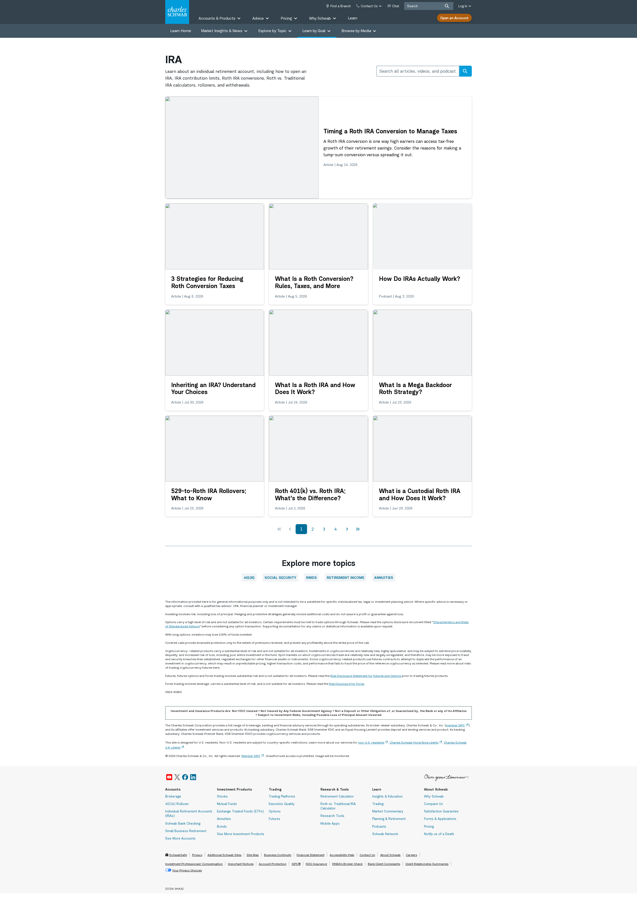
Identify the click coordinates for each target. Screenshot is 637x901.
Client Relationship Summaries (426, 864)
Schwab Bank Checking (182, 823)
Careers (411, 855)
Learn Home (180, 30)
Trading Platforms (282, 796)
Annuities (383, 577)
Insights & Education (387, 796)
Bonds (222, 826)
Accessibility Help (342, 855)
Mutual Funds (227, 804)
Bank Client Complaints (384, 864)
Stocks (222, 796)
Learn (352, 18)
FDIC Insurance (316, 864)
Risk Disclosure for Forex (346, 684)
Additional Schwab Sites (224, 855)
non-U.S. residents (371, 742)
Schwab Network (385, 834)
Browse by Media (356, 30)
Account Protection (272, 864)
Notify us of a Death (439, 834)
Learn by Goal (313, 30)
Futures (274, 819)
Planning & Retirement (389, 819)
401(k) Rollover (177, 804)
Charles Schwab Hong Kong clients (414, 742)
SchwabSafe (178, 855)
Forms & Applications (440, 819)
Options (275, 811)
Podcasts (379, 826)
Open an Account (454, 18)
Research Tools (332, 816)
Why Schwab (434, 796)
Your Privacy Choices (187, 870)
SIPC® (296, 864)
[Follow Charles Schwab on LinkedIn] (193, 777)
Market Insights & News (221, 30)
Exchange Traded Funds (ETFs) (240, 811)
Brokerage (173, 796)
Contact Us (367, 855)
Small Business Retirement (185, 831)
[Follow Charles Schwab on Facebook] (185, 777)
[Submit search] (446, 6)
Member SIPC (250, 756)
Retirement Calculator (337, 796)
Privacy (197, 855)
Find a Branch (340, 6)
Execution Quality (282, 804)
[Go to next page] (347, 529)
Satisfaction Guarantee (441, 811)
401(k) (249, 577)
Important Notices (241, 864)
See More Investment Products (240, 834)
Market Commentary (387, 811)
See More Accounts (180, 838)
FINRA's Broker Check (347, 864)
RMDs (311, 577)
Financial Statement (310, 855)
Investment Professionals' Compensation (194, 864)
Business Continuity (277, 855)
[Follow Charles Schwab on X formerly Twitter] (177, 777)
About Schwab (390, 855)
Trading (377, 804)
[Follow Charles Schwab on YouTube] (169, 777)
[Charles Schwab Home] (177, 12)
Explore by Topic (272, 30)
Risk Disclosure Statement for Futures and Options (365, 676)
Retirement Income (345, 577)
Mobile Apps (330, 823)
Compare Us (433, 804)
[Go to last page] (358, 529)
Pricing (429, 826)
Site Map (253, 855)
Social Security (280, 577)
